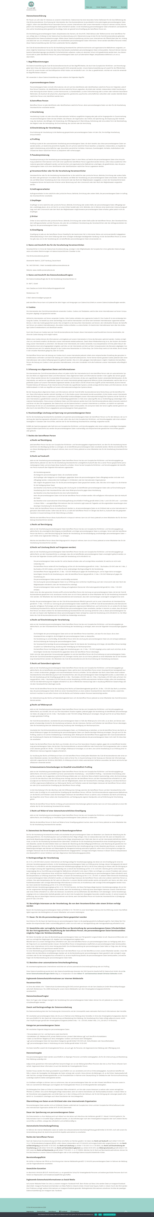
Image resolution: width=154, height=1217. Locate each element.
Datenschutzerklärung (109, 1214)
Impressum (30, 1211)
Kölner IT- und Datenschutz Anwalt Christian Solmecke (97, 974)
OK (96, 1214)
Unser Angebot (101, 7)
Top (126, 1212)
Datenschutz (41, 1211)
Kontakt (123, 7)
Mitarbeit (114, 7)
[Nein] (152, 1214)
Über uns (89, 7)
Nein (100, 1214)
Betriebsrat (52, 1211)
